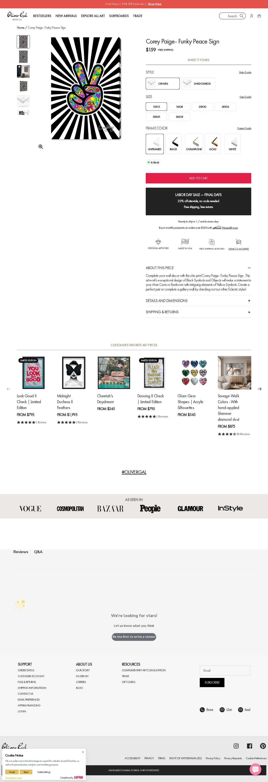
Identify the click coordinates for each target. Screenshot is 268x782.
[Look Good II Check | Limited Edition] (33, 373)
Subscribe (212, 682)
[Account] (252, 16)
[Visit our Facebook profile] (249, 746)
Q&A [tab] (38, 551)
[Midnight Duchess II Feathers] (73, 373)
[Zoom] (39, 146)
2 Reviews (162, 416)
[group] (86, 97)
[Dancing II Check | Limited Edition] (154, 373)
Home (20, 27)
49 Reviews (243, 434)
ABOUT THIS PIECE (160, 267)
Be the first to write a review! (134, 637)
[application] (255, 769)
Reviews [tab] (20, 551)
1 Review (41, 422)
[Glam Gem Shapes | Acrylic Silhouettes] (194, 373)
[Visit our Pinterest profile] (263, 746)
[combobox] (232, 16)
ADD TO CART (198, 178)
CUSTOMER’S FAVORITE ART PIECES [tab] (134, 345)
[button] (260, 388)
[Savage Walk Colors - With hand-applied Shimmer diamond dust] (234, 373)
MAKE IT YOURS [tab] (198, 60)
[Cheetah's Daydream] (114, 373)
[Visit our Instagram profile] (236, 746)
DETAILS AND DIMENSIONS (167, 300)
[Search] (242, 16)
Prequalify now (230, 228)
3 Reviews (82, 422)
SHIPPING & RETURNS (162, 312)
